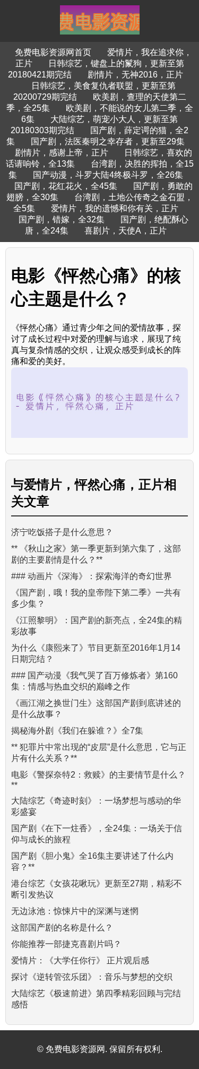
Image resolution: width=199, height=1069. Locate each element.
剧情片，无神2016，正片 (135, 74)
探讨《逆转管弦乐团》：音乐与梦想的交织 (91, 976)
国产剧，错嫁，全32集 (62, 219)
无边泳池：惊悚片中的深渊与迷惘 (75, 911)
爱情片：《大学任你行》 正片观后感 (80, 960)
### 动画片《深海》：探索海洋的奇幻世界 (91, 576)
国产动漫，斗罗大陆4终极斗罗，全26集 (108, 174)
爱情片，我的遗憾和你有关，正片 (114, 208)
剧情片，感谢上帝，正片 (61, 152)
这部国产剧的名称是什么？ (62, 927)
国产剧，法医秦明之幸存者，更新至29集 (108, 141)
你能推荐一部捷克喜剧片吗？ (66, 944)
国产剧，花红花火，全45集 (65, 186)
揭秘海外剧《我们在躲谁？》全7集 (77, 730)
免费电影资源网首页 (53, 52)
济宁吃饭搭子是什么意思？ (62, 532)
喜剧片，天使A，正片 (125, 230)
